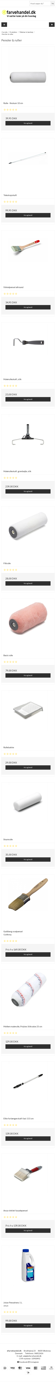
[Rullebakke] (28, 717)
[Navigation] (4, 24)
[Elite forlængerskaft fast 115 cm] (28, 1088)
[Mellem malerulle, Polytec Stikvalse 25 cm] (28, 996)
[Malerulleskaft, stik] (28, 349)
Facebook (23, 1362)
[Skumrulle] (28, 809)
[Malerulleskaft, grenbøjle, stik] (28, 441)
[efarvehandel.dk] (28, 13)
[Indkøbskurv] (52, 24)
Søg (53, 3)
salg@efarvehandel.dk (32, 1356)
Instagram (34, 1362)
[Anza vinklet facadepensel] (28, 1180)
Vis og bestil (28, 123)
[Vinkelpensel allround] (28, 257)
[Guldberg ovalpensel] (28, 901)
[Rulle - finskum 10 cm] (28, 73)
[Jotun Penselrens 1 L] (28, 1272)
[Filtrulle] (28, 533)
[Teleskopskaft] (28, 165)
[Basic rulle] (28, 625)
